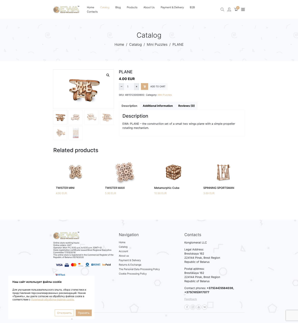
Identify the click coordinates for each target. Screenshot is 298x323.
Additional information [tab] (158, 105)
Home (90, 7)
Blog (118, 7)
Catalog (104, 7)
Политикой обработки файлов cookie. (52, 299)
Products (132, 7)
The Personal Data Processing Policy (139, 269)
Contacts (92, 11)
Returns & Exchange (130, 264)
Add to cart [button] (79, 176)
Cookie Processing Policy (133, 273)
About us (124, 255)
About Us (149, 7)
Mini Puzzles (157, 44)
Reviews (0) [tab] (186, 105)
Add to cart (157, 86)
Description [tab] (129, 105)
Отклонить (64, 313)
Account (123, 251)
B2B (192, 7)
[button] (108, 75)
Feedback (190, 299)
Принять (84, 313)
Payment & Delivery (172, 7)
